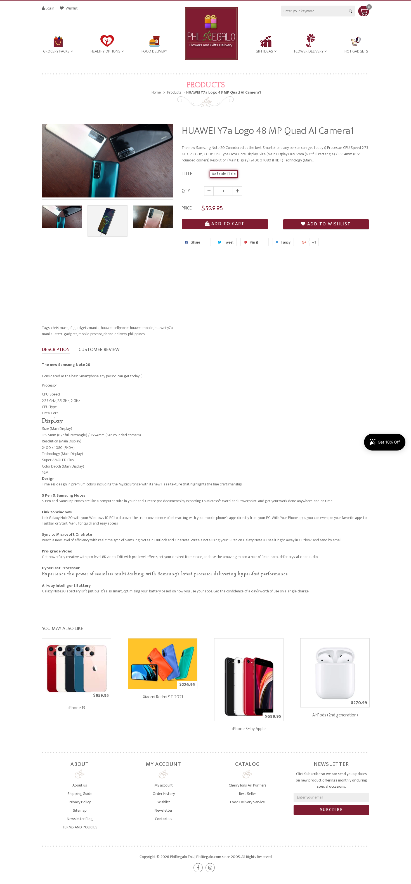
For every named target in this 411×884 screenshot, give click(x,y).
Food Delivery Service (247, 802)
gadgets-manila (87, 328)
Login (50, 8)
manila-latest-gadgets (60, 334)
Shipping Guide (79, 793)
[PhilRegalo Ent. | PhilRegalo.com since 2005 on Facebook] (198, 867)
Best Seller (247, 793)
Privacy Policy (80, 802)
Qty (186, 191)
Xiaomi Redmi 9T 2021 (163, 697)
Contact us (163, 819)
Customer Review (99, 350)
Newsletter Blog (80, 819)
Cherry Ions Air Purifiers (247, 785)
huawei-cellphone (115, 328)
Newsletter (164, 810)
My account (163, 785)
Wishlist (71, 8)
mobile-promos (91, 334)
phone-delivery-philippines (124, 334)
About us (79, 785)
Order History (164, 793)
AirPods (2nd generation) (335, 715)
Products (205, 85)
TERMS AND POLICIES (80, 827)
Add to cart (228, 224)
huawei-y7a (164, 328)
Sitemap (80, 810)
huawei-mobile (142, 328)
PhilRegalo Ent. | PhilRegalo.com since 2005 (205, 857)
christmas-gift (62, 328)
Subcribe (331, 810)
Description (56, 350)
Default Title (224, 174)
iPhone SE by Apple (249, 729)
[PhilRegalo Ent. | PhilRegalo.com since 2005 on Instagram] (210, 867)
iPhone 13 (76, 708)
